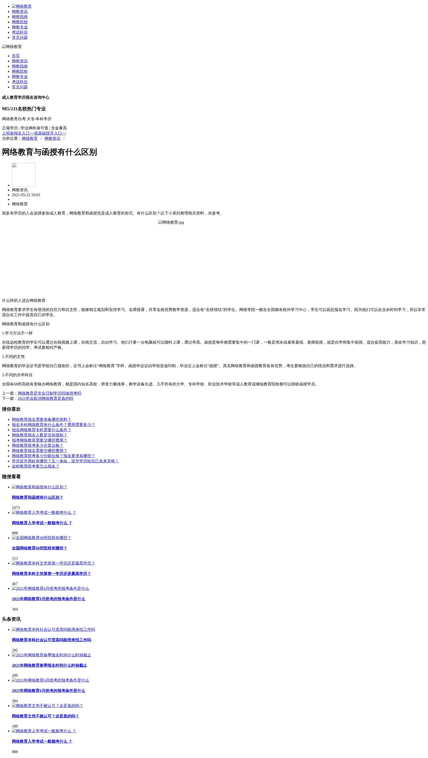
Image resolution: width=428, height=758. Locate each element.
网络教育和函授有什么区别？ (37, 497)
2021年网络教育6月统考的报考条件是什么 (48, 599)
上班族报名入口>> (18, 133)
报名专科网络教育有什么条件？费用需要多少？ (53, 425)
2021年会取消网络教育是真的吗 (45, 398)
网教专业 (20, 27)
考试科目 (20, 32)
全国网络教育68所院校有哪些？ (39, 548)
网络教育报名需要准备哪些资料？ (41, 419)
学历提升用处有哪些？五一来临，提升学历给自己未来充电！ (65, 461)
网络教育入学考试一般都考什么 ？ (42, 523)
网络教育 (30, 138)
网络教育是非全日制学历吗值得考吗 (49, 393)
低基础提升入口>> (50, 133)
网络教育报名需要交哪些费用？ (39, 451)
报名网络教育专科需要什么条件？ (41, 430)
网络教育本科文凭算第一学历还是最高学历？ (51, 573)
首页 (16, 56)
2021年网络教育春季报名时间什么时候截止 (49, 665)
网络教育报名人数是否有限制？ (39, 435)
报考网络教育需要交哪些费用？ (39, 440)
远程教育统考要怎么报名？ (35, 466)
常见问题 (20, 37)
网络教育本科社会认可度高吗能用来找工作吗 (51, 640)
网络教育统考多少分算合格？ (37, 445)
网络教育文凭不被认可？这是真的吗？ (45, 716)
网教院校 (20, 22)
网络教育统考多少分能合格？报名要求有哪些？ (53, 456)
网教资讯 (20, 11)
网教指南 (20, 17)
